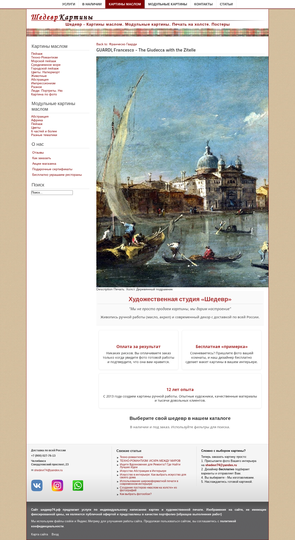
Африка (37, 120)
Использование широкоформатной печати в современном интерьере (149, 482)
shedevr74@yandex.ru (48, 470)
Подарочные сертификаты (52, 169)
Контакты (203, 4)
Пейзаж (36, 53)
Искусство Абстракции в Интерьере (143, 471)
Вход (55, 534)
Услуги (68, 4)
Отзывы (38, 152)
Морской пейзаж (43, 61)
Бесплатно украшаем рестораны (57, 174)
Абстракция (40, 79)
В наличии (92, 4)
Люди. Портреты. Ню (47, 90)
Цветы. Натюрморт (45, 72)
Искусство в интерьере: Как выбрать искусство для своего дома (153, 476)
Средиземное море (46, 65)
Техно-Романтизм (44, 57)
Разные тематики (44, 135)
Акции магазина (44, 163)
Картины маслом (125, 4)
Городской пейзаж (45, 68)
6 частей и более (44, 131)
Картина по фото (44, 94)
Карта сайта (39, 534)
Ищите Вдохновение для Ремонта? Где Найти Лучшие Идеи (150, 466)
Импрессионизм (43, 83)
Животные (39, 76)
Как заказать (41, 158)
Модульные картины (167, 4)
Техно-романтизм (131, 457)
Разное (36, 87)
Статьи (226, 4)
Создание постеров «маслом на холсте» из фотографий (148, 489)
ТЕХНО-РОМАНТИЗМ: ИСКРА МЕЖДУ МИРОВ (150, 460)
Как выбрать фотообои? (136, 494)
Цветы (36, 127)
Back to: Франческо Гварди (116, 44)
